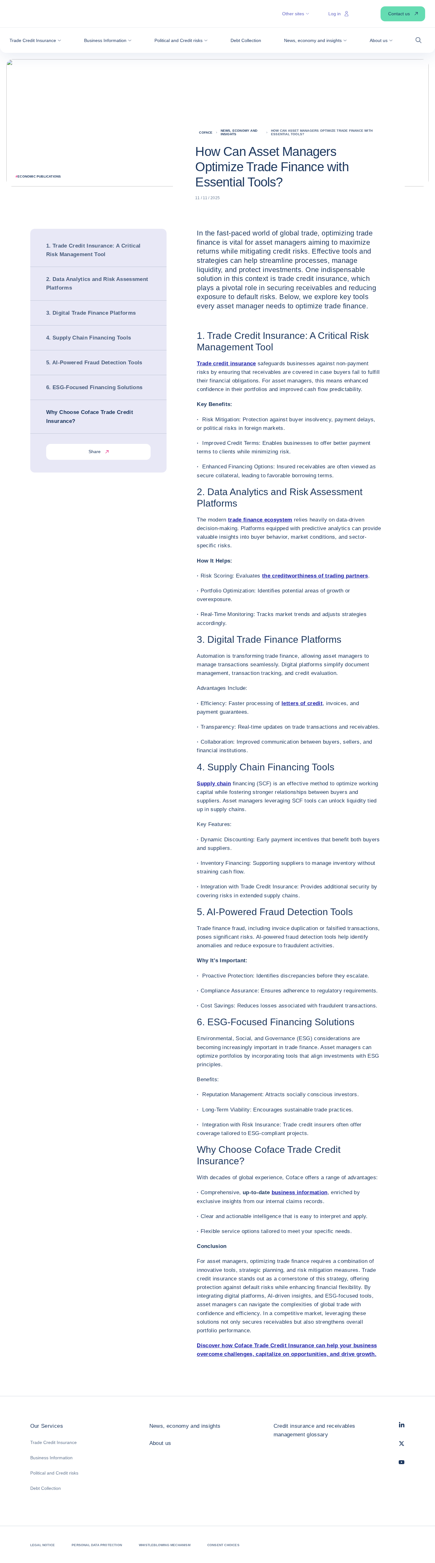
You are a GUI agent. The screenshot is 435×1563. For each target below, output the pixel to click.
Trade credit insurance (226, 364)
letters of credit (302, 703)
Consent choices (223, 1545)
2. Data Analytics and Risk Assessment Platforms (97, 284)
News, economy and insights (185, 1426)
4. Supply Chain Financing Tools (88, 338)
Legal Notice (42, 1545)
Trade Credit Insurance (53, 1442)
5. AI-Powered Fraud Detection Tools (94, 363)
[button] (35, 40)
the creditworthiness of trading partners (315, 576)
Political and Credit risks (54, 1472)
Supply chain (214, 784)
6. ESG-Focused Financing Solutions (94, 388)
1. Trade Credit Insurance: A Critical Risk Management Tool (93, 250)
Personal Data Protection (97, 1545)
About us (160, 1443)
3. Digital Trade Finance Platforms (92, 313)
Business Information (51, 1457)
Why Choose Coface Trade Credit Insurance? (89, 417)
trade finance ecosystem (260, 520)
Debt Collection (45, 1488)
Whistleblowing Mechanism (164, 1545)
